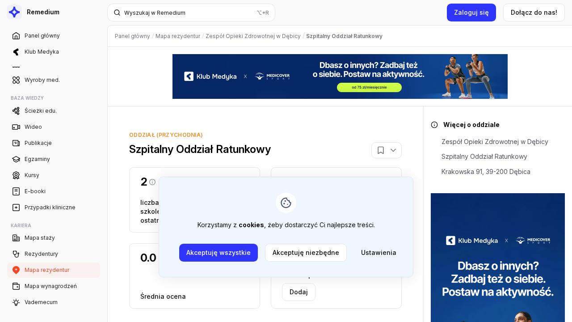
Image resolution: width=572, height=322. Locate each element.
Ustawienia (378, 252)
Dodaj (299, 292)
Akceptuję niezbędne (306, 252)
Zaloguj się (471, 12)
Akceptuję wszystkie (218, 252)
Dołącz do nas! (534, 12)
